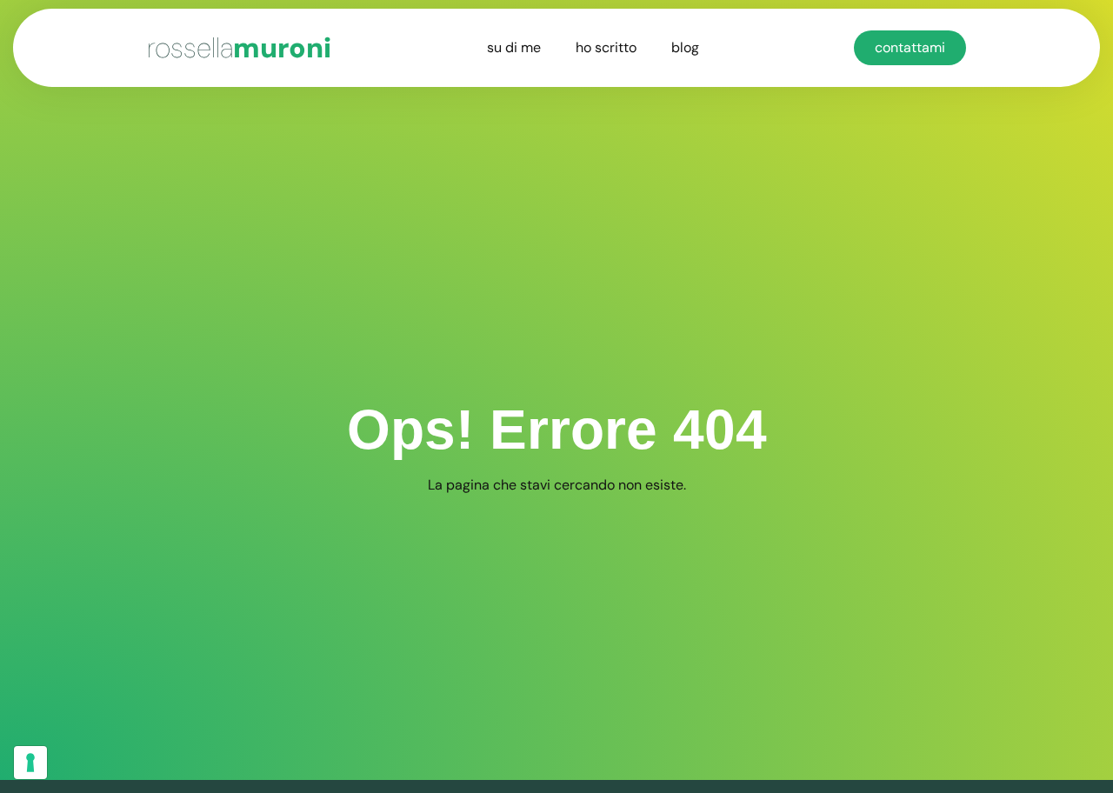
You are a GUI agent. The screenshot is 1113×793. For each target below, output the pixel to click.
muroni (239, 48)
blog (685, 47)
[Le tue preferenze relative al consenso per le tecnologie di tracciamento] (30, 762)
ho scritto (606, 47)
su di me (514, 47)
